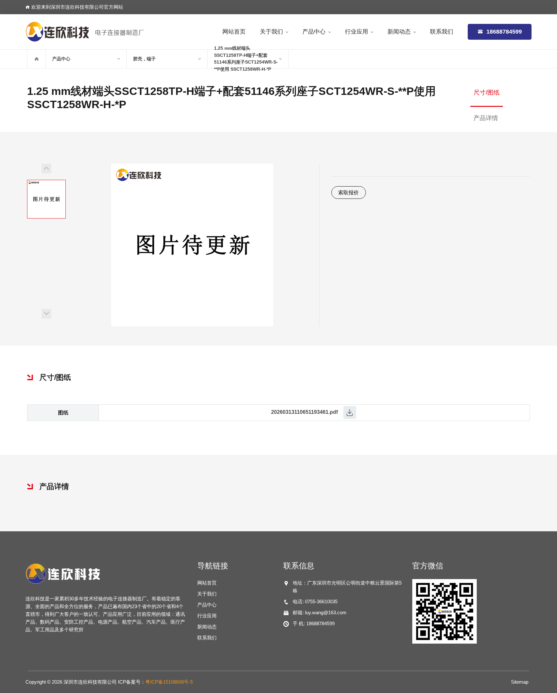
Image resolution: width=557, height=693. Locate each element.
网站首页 (234, 31)
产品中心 (314, 31)
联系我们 (441, 31)
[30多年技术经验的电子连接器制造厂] (85, 32)
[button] (46, 168)
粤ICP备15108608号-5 (169, 682)
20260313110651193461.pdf (304, 412)
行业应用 (356, 31)
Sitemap (519, 682)
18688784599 (502, 31)
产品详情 (486, 118)
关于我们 (271, 31)
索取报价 (348, 192)
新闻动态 (399, 31)
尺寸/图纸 (487, 92)
